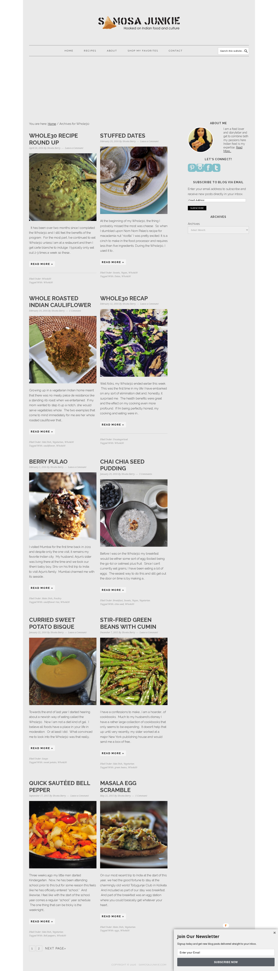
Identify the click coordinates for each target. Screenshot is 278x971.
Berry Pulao (48, 461)
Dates (117, 276)
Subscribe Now (226, 962)
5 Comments (145, 474)
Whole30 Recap (124, 298)
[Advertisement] (139, 88)
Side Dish (46, 442)
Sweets (116, 272)
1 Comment (75, 310)
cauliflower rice (51, 602)
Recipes (90, 50)
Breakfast (118, 600)
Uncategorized (120, 439)
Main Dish (47, 598)
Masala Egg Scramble (118, 786)
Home (69, 50)
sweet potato (50, 762)
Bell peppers (50, 935)
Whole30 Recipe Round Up (53, 139)
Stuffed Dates (122, 135)
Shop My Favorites (143, 50)
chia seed (119, 604)
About (112, 50)
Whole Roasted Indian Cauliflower (60, 302)
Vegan (124, 272)
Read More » (42, 264)
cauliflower (49, 445)
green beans (121, 767)
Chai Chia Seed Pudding (122, 465)
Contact (176, 50)
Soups (45, 758)
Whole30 (46, 279)
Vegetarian (58, 442)
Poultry (57, 598)
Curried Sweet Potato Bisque (52, 623)
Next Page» (55, 948)
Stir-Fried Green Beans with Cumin (128, 623)
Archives (194, 224)
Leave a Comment (74, 148)
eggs (117, 930)
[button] (226, 937)
